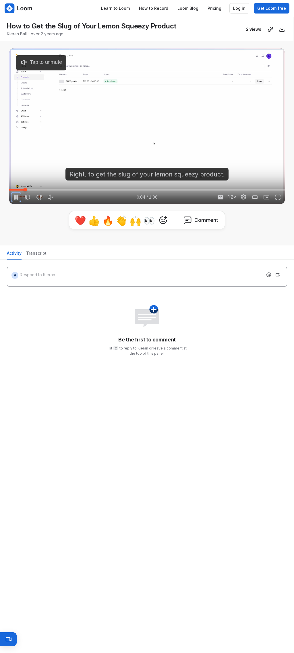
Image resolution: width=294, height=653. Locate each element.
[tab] (14, 255)
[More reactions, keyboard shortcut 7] (163, 220)
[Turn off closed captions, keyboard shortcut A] (220, 197)
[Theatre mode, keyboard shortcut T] (255, 197)
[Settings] (243, 197)
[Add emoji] (268, 274)
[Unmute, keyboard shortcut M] (50, 197)
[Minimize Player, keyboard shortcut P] (266, 197)
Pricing (214, 8)
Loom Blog (187, 8)
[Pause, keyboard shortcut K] (16, 197)
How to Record (153, 8)
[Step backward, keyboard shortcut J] (27, 197)
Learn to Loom (115, 8)
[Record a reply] (278, 274)
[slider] (147, 189)
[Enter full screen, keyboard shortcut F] (278, 197)
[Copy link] (270, 29)
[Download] (282, 29)
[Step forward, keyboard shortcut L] (39, 197)
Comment (206, 220)
